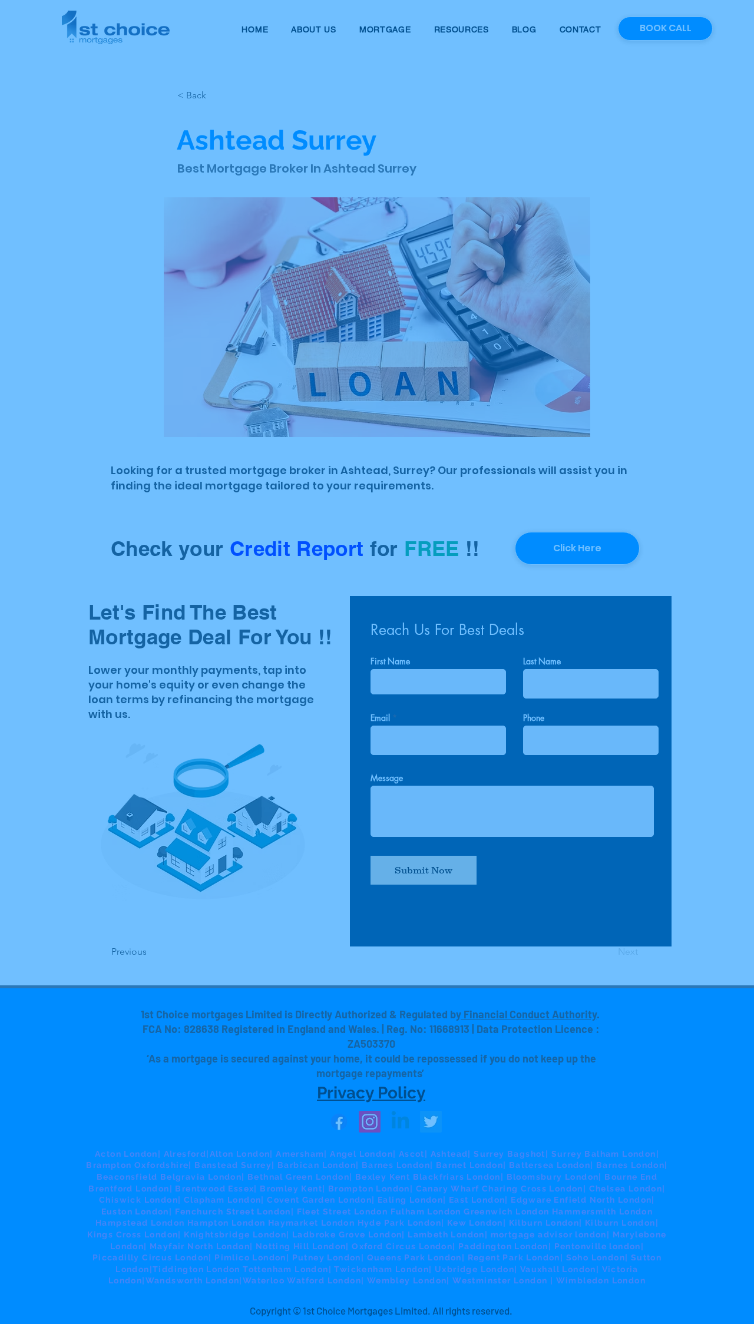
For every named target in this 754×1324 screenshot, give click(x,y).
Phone (189, 711)
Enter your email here (218, 664)
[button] (600, 519)
